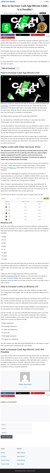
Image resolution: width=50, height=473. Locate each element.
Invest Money (21, 460)
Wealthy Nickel (8, 1)
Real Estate (20, 464)
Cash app (19, 13)
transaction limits (12, 276)
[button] (17, 68)
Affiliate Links (43, 13)
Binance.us (13, 167)
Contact (3, 456)
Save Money (21, 456)
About (3, 452)
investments (4, 105)
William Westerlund (9, 13)
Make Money (21, 452)
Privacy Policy (5, 460)
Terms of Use (5, 464)
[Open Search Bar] (41, 1)
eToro (5, 167)
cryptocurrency (25, 13)
